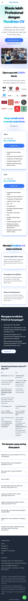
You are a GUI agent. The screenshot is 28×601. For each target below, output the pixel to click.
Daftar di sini (14, 145)
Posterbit (16, 599)
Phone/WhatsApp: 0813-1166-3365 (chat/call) (14, 563)
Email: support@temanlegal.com (9, 565)
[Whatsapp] (24, 597)
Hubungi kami (7, 351)
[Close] (2, 2)
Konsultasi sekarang (13, 40)
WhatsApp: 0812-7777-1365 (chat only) (12, 561)
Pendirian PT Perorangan (8, 550)
